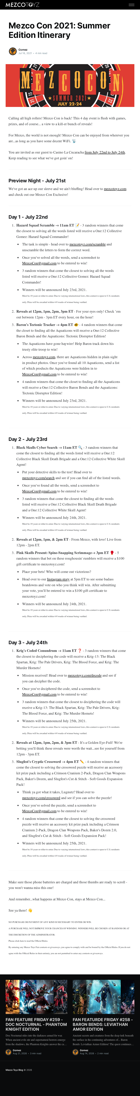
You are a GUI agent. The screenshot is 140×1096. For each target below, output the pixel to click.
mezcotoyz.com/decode (85, 675)
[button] (131, 5)
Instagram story (58, 579)
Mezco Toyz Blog (14, 1070)
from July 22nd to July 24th (105, 152)
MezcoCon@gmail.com (39, 263)
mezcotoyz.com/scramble (87, 244)
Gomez (22, 49)
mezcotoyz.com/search (38, 477)
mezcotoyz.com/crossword (41, 797)
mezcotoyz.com (115, 188)
